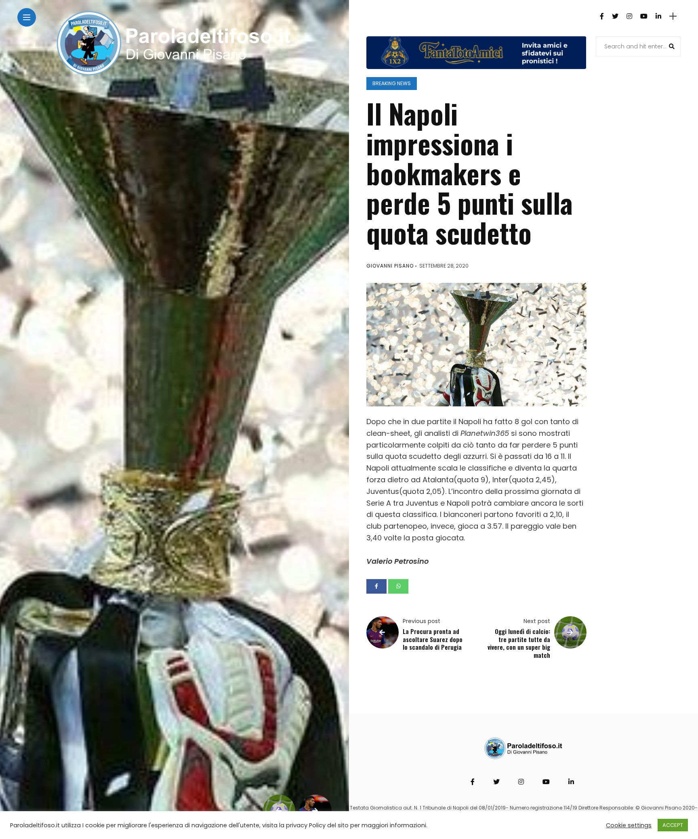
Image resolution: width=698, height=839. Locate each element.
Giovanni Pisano (390, 265)
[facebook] (376, 586)
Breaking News (391, 83)
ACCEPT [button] (672, 825)
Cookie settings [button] (629, 825)
